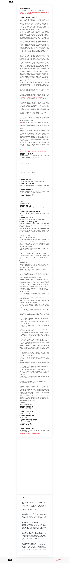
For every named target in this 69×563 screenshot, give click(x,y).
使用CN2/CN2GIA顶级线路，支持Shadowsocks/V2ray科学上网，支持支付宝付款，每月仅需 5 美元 (34, 13)
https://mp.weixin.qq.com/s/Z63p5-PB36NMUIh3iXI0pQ (32, 97)
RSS (49, 2)
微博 (37, 10)
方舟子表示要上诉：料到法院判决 (29, 543)
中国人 (35, 10)
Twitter (57, 2)
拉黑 (33, 10)
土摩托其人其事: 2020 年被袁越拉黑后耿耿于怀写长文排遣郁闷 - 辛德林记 (33, 151)
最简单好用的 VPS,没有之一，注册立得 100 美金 (29, 433)
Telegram (53, 2)
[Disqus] (34, 454)
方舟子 (31, 10)
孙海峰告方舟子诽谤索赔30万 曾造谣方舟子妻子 (32, 522)
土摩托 (29, 10)
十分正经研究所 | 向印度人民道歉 (29, 513)
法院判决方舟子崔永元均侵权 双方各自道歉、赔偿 (32, 532)
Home (45, 2)
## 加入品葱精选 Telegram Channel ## (27, 15)
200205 (21, 122)
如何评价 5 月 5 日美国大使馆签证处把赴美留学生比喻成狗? (34, 503)
